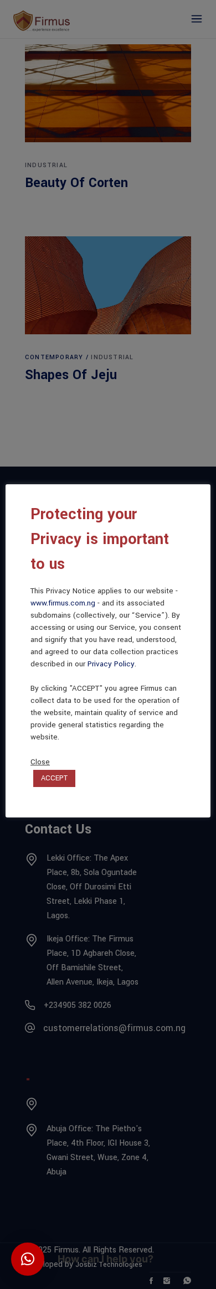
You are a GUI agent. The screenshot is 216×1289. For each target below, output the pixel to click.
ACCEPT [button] (54, 778)
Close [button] (40, 762)
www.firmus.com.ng (62, 603)
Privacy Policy (111, 664)
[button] (27, 1259)
